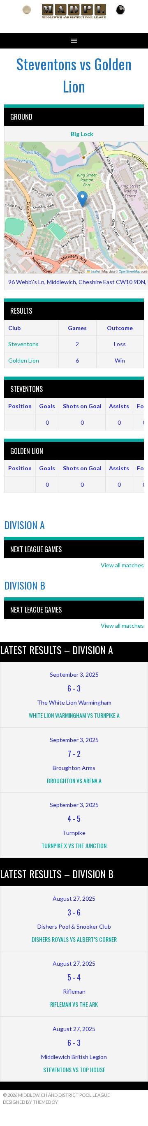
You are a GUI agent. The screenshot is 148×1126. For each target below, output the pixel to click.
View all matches (122, 565)
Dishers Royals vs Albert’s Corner (74, 939)
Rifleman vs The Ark (74, 1004)
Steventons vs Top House (74, 1069)
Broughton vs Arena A (74, 780)
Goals (47, 405)
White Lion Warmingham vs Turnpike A (74, 715)
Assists (119, 405)
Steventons (23, 343)
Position (20, 405)
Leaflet (95, 271)
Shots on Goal (82, 405)
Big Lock (82, 133)
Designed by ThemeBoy (30, 1102)
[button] (82, 199)
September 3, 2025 (74, 674)
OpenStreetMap (129, 271)
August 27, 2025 (74, 898)
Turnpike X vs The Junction (74, 845)
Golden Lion (23, 360)
